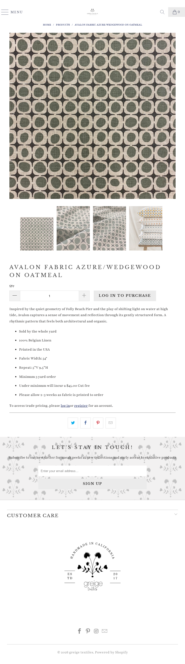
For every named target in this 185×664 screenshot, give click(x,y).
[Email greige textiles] (104, 632)
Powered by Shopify (111, 652)
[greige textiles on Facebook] (79, 632)
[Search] (162, 12)
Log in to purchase (125, 295)
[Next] (171, 116)
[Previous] (14, 116)
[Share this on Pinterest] (98, 423)
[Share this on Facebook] (85, 423)
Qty (11, 286)
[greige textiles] (92, 12)
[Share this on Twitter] (73, 423)
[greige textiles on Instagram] (96, 632)
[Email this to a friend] (111, 423)
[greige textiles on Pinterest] (88, 632)
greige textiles (81, 652)
